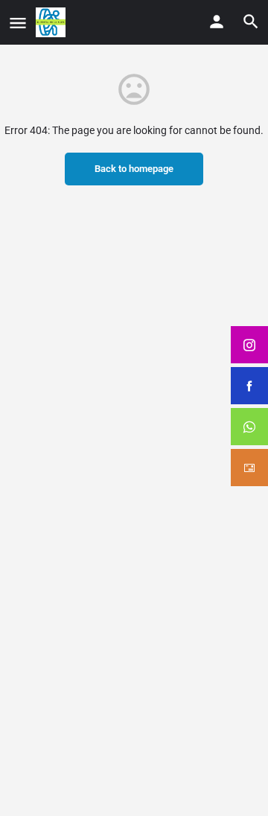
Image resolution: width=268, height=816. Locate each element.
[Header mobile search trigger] (251, 21)
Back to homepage (134, 168)
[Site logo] (52, 22)
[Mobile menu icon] (17, 22)
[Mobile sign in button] (216, 21)
